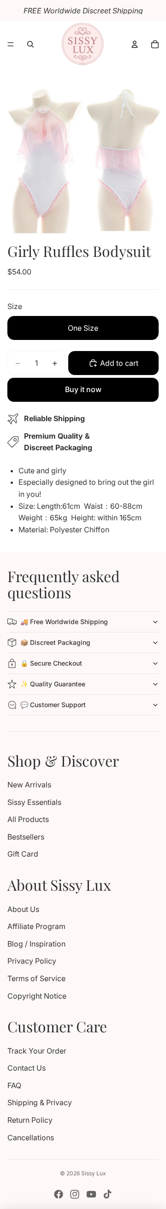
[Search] (30, 44)
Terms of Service (36, 978)
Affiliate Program (36, 926)
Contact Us (26, 1067)
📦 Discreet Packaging (55, 642)
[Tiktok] (107, 1194)
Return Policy (30, 1120)
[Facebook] (58, 1194)
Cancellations (30, 1137)
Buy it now (83, 389)
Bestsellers (25, 836)
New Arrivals (29, 784)
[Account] (135, 44)
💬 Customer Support (53, 705)
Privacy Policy (31, 960)
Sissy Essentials (34, 802)
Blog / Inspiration (36, 943)
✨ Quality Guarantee (52, 684)
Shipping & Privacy (39, 1102)
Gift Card (22, 853)
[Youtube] (91, 1194)
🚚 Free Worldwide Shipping (64, 621)
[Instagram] (74, 1194)
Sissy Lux (93, 1173)
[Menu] (10, 44)
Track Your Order (36, 1050)
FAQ (14, 1085)
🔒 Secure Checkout (51, 663)
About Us (23, 909)
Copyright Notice (36, 996)
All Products (28, 819)
